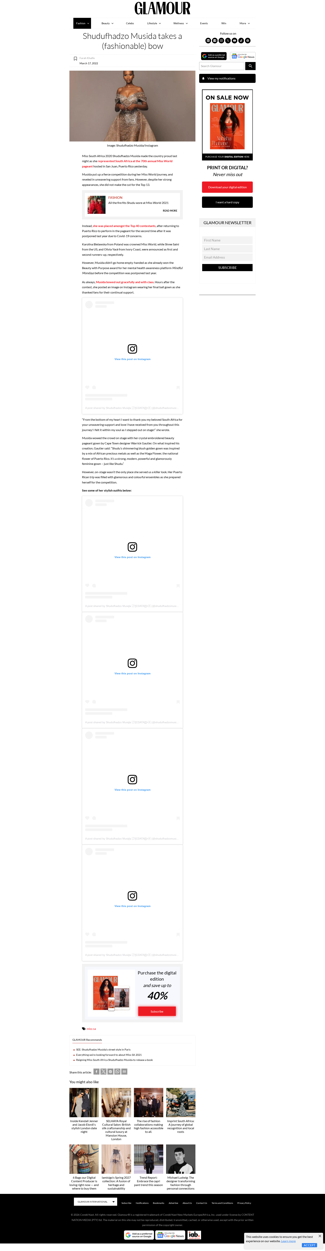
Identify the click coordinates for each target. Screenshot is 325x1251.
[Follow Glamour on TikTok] (241, 40)
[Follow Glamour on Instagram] (221, 40)
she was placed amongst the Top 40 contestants (124, 226)
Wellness (178, 23)
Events (204, 23)
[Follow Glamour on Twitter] (228, 40)
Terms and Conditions (222, 1203)
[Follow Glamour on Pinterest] (248, 40)
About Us (187, 1203)
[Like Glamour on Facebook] (215, 40)
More (243, 23)
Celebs (130, 23)
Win (223, 23)
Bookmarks (158, 1203)
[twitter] (103, 1072)
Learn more (288, 1241)
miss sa (91, 1028)
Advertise (173, 1203)
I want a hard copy (227, 202)
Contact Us (201, 1203)
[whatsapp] (117, 1072)
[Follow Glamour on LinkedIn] (208, 40)
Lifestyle (152, 23)
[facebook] (96, 1072)
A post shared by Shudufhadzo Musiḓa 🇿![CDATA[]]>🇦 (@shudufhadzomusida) (132, 407)
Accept (309, 1245)
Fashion (80, 23)
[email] (124, 1072)
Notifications (142, 1203)
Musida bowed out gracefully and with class (125, 282)
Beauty (106, 23)
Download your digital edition (227, 187)
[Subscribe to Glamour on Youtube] (234, 40)
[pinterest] (110, 1072)
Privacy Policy (244, 1203)
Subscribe (157, 1011)
